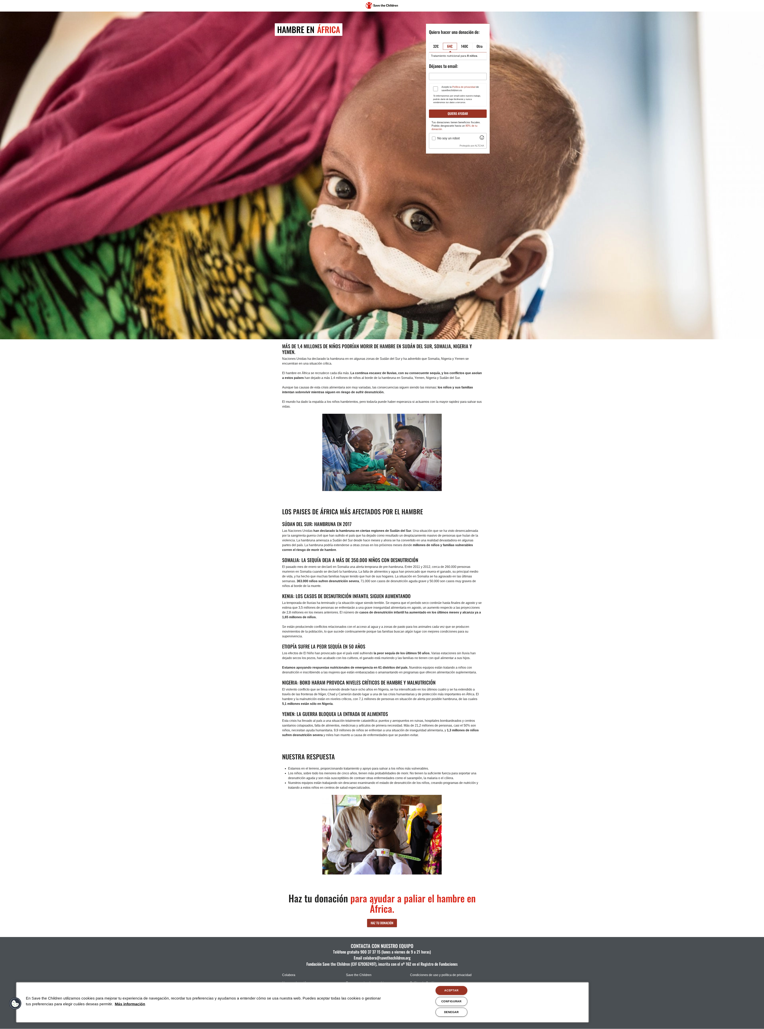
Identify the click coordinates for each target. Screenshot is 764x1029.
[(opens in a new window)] (482, 138)
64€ (450, 46)
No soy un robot (448, 138)
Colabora (288, 975)
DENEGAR (451, 1012)
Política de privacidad (464, 87)
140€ (464, 46)
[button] (15, 1003)
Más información (130, 1004)
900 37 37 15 (370, 952)
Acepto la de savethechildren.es (460, 89)
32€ (436, 46)
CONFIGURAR (451, 1001)
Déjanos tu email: (443, 66)
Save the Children (358, 975)
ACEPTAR (451, 990)
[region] (302, 1002)
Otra (479, 46)
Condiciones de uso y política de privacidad (441, 975)
